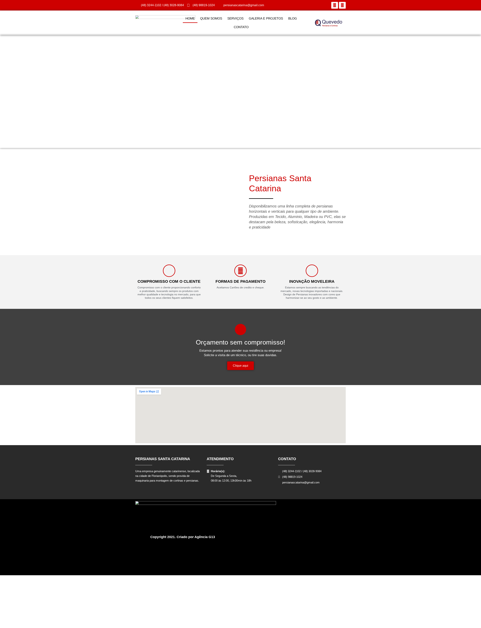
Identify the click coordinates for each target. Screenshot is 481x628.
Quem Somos (211, 18)
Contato (241, 27)
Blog (292, 18)
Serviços (235, 18)
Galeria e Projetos (266, 18)
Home (190, 18)
